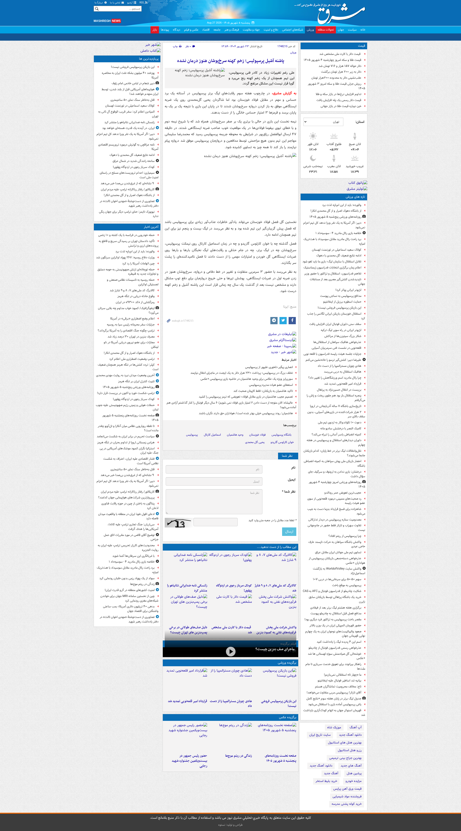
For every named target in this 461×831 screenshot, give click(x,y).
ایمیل (291, 479)
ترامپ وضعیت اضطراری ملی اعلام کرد (132, 359)
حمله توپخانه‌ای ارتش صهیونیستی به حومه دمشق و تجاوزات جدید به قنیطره (127, 271)
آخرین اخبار (151, 226)
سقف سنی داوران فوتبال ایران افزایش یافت (335, 324)
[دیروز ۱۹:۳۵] (186, 566)
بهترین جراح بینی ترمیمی (345, 758)
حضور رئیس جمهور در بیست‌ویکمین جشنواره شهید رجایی (189, 761)
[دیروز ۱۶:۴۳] (230, 608)
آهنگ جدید (331, 773)
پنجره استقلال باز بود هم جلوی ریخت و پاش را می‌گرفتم (336, 397)
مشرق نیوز (331, 12)
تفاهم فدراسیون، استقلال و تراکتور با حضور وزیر (332, 273)
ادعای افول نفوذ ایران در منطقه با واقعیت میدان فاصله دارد (128, 516)
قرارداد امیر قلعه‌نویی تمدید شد (342, 383)
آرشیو (130, 3)
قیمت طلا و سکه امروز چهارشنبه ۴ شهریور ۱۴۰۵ (332, 60)
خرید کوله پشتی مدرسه (347, 803)
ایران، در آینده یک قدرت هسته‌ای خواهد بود (128, 128)
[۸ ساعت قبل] (230, 737)
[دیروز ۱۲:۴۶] (186, 682)
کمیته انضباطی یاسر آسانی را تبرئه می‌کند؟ (336, 434)
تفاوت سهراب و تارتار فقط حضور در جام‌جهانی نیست (336, 527)
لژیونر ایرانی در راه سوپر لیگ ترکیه (341, 330)
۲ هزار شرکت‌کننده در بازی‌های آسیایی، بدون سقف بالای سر (336, 414)
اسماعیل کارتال (212, 434)
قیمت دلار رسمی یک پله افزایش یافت (338, 100)
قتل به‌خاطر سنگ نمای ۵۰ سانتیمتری (132, 100)
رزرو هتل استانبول (350, 750)
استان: (359, 122)
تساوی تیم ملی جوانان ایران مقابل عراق (338, 552)
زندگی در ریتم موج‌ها (238, 756)
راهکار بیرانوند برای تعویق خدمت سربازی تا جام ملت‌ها (335, 666)
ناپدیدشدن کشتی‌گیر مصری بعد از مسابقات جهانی (337, 281)
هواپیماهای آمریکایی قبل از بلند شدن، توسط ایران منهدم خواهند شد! (130, 91)
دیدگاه (176, 29)
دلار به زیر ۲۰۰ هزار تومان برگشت (341, 72)
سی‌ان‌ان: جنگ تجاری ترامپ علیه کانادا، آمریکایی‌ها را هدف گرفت (133, 526)
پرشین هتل (354, 773)
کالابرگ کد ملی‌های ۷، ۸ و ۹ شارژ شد (275, 588)
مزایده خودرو (354, 781)
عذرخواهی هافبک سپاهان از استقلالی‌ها (337, 342)
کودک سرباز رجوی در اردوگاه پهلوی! (234, 588)
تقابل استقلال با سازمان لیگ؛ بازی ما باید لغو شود (332, 261)
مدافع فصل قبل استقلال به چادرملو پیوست (335, 613)
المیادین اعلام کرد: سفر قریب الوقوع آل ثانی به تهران (128, 114)
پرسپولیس (192, 434)
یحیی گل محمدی (255, 442)
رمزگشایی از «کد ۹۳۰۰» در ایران (135, 302)
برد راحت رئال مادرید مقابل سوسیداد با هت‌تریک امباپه (334, 241)
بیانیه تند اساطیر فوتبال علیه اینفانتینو (339, 680)
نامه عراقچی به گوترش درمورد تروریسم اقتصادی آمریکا (128, 147)
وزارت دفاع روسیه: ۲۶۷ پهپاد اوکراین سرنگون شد (125, 257)
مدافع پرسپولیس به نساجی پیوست (340, 296)
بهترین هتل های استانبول (345, 742)
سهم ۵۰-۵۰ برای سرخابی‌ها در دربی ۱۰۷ (337, 579)
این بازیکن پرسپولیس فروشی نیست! (339, 307)
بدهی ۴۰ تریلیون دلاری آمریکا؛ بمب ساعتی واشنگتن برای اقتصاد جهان (130, 608)
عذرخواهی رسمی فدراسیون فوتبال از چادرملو (335, 648)
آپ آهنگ (356, 727)
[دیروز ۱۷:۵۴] (275, 608)
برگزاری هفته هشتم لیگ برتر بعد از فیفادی (335, 607)
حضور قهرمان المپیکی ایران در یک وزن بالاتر (335, 625)
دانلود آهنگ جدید (350, 734)
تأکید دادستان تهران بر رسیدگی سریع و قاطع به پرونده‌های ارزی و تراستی (128, 243)
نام (293, 467)
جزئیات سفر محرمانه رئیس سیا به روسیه (131, 324)
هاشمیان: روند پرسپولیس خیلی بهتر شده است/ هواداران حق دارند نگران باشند (246, 413)
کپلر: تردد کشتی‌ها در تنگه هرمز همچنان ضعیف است (128, 367)
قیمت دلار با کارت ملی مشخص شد (340, 54)
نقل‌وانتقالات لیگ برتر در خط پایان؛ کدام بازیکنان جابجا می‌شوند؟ (334, 453)
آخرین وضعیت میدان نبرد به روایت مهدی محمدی (125, 375)
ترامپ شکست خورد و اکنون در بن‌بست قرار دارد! (126, 393)
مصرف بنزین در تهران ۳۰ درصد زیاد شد (131, 336)
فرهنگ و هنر (231, 29)
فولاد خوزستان (257, 434)
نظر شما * (288, 491)
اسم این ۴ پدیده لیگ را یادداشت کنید (339, 642)
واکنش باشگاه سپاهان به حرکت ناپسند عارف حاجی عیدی (336, 544)
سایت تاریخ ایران (320, 734)
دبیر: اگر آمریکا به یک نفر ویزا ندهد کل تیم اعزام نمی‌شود (334, 225)
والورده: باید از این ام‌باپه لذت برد (341, 205)
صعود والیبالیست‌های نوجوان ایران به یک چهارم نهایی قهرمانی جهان (335, 633)
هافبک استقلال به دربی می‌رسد (342, 371)
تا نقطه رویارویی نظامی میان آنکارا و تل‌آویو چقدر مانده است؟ (128, 428)
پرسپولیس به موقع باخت (346, 585)
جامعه (217, 29)
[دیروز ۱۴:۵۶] (230, 682)
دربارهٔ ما (99, 3)
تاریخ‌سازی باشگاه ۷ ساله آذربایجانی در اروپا (335, 406)
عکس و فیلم (191, 29)
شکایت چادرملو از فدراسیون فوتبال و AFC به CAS (332, 591)
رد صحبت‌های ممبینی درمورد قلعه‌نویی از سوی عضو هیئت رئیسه (336, 501)
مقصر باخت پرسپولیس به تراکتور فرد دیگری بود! (332, 619)
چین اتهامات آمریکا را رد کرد (138, 263)
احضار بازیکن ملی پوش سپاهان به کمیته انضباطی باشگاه (334, 463)
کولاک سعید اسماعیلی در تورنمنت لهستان (336, 249)
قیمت (361, 45)
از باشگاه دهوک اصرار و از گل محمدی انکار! (335, 211)
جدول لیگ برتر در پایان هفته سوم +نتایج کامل (333, 698)
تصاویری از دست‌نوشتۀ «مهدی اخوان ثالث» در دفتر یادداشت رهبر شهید (129, 203)
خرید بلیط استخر (326, 781)
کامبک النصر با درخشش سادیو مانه (340, 428)
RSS (142, 3)
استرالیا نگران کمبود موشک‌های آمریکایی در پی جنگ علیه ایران (129, 450)
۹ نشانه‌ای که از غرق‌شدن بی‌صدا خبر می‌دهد (128, 183)
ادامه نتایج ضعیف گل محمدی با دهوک (338, 255)
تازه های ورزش (355, 196)
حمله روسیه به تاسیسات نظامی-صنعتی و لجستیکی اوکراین (132, 282)
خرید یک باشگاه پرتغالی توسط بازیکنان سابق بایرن (337, 599)
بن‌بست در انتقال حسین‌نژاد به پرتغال (339, 389)
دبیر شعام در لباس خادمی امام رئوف (133, 83)
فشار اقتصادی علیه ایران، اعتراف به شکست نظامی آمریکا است (130, 461)
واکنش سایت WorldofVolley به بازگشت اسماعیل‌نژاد (339, 571)
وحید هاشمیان (235, 434)
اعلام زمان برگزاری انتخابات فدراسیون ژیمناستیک (332, 267)
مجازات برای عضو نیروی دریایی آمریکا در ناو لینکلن (131, 344)
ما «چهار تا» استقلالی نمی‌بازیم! (342, 674)
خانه (362, 29)
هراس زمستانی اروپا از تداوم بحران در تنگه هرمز (126, 442)
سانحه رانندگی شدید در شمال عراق (134, 161)
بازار (154, 29)
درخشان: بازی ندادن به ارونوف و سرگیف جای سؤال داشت (336, 474)
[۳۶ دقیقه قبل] (275, 566)
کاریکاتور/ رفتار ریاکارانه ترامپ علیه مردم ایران (128, 189)
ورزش (310, 29)
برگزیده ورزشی (287, 662)
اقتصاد (206, 29)
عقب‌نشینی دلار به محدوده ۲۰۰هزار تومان (336, 78)
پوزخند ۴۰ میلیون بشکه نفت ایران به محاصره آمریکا (130, 75)
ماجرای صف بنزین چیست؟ (274, 649)
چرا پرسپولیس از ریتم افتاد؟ (344, 536)
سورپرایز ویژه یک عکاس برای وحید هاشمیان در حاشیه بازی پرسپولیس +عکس (246, 379)
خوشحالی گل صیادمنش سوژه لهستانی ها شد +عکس (336, 656)
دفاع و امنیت (271, 29)
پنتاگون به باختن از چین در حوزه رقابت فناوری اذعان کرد (129, 505)
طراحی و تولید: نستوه (230, 825)
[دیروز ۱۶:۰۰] (186, 737)
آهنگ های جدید (351, 765)
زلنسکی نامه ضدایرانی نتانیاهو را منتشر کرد (187, 588)
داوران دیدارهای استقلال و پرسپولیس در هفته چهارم (336, 442)
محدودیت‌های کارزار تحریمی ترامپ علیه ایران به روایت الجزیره (128, 547)
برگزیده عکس (287, 717)
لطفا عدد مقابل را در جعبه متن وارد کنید (272, 520)
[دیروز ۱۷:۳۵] (275, 682)
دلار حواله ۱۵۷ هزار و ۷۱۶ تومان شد (340, 66)
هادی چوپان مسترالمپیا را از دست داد (339, 366)
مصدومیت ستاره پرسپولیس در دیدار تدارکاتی (334, 519)
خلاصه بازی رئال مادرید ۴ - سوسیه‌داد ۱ (338, 233)
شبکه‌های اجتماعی (292, 29)
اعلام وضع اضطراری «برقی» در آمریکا (132, 318)
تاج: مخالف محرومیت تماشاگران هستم (338, 686)
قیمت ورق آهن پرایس (347, 788)
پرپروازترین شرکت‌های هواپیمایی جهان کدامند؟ (126, 497)
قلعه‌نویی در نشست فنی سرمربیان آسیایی (336, 348)
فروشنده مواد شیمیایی (347, 796)
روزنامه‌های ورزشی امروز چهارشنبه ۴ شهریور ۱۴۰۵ (337, 484)
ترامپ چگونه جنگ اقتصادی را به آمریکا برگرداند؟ (126, 330)
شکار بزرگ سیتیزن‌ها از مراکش (342, 336)
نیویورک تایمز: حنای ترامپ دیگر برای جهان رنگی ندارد (128, 214)
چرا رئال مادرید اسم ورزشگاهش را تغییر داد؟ (334, 377)
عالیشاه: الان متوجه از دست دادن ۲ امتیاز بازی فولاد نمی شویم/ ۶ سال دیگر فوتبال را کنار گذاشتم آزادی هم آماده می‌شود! (231, 405)
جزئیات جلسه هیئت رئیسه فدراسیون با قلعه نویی (332, 354)
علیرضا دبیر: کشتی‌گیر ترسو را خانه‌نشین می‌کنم (333, 360)
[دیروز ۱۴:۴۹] (186, 608)
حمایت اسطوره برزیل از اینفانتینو (342, 301)
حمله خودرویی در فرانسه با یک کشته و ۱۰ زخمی (126, 235)
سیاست (352, 29)
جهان (341, 29)
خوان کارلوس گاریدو (282, 442)
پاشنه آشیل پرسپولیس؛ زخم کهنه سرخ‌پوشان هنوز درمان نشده (230, 61)
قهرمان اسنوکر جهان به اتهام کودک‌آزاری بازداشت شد (334, 712)
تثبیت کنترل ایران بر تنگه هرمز (136, 381)
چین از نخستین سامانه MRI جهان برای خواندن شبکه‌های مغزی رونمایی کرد (129, 598)
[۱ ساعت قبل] (230, 566)
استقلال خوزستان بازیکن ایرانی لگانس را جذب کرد (336, 316)
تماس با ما (115, 3)
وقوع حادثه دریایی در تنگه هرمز (136, 296)
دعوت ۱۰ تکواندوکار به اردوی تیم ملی (339, 422)
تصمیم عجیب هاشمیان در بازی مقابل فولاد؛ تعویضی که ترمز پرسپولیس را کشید (246, 396)
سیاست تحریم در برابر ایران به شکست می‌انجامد (126, 436)
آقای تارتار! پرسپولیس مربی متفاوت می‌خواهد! (334, 692)
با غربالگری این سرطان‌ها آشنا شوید (133, 556)
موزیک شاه (334, 727)
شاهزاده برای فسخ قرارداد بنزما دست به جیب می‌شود (336, 511)
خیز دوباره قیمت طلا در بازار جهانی (341, 106)
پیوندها (165, 29)
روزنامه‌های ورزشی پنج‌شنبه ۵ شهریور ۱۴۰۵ (335, 217)
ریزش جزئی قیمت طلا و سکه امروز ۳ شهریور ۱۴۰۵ (336, 86)
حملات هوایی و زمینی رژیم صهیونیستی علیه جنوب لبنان (127, 407)
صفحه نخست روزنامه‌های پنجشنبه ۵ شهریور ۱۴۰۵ (280, 758)
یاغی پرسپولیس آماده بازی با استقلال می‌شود (334, 704)
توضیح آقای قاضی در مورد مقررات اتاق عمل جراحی (131, 537)
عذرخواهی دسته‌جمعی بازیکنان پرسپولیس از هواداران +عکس (337, 560)
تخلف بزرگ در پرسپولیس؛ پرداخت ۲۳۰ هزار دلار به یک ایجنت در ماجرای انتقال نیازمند (241, 373)
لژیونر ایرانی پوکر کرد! (348, 290)
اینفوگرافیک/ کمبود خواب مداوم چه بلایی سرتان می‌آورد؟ (128, 310)
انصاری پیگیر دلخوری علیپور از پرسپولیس (269, 367)
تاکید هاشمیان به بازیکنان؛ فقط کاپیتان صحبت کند (263, 391)
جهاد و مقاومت (251, 29)
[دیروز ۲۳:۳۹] (230, 651)
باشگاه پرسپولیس (281, 434)
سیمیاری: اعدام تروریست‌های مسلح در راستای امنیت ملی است (129, 175)
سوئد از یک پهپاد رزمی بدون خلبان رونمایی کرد (127, 578)
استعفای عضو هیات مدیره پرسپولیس (271, 385)
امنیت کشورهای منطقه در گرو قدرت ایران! (130, 590)
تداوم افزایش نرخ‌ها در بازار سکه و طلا (338, 94)
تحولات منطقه (326, 29)
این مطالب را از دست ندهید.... (276, 547)
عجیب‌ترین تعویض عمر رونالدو (342, 492)
